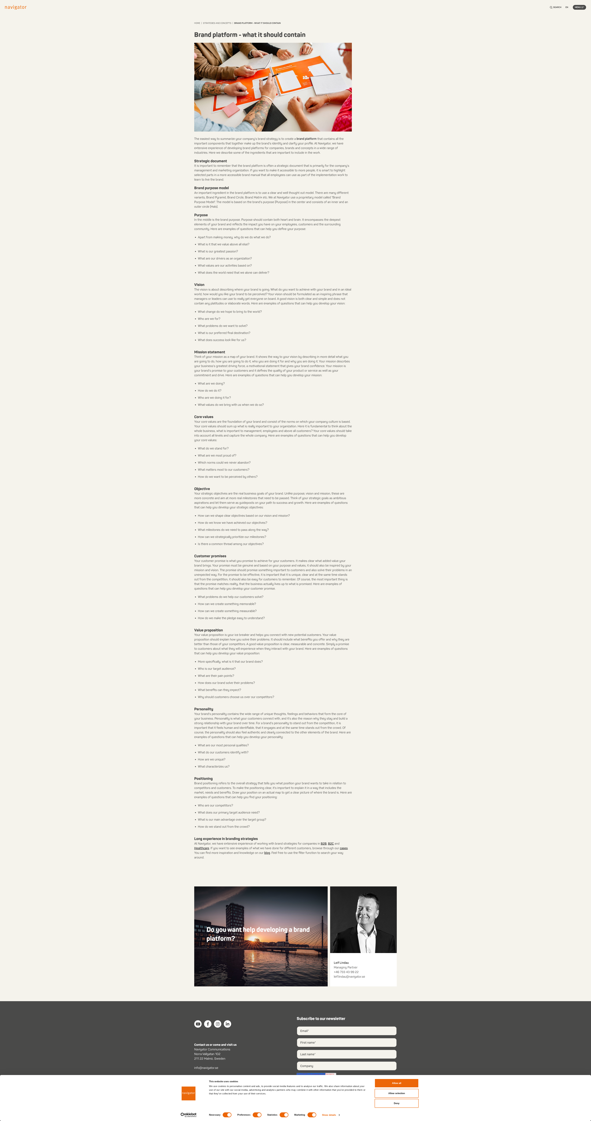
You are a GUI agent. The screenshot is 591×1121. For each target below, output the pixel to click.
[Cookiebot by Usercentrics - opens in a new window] (188, 1115)
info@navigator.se (206, 1068)
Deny (396, 1103)
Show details (329, 1115)
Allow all (396, 1083)
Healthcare (201, 848)
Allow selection (396, 1093)
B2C (331, 843)
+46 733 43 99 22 (346, 972)
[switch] (257, 1114)
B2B (324, 843)
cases (344, 848)
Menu (578, 7)
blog (267, 853)
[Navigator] (15, 7)
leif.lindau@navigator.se (349, 976)
